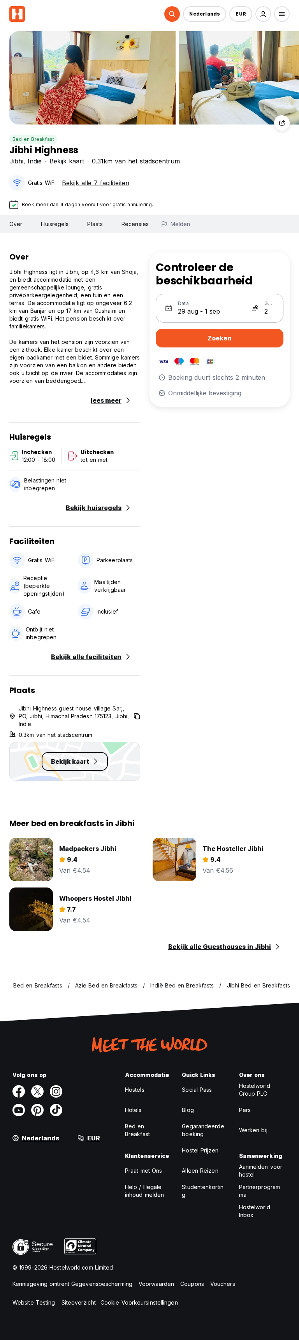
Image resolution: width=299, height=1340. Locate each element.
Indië (35, 161)
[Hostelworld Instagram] (56, 1091)
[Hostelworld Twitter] (37, 1091)
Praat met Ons (143, 1170)
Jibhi (16, 161)
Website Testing (33, 1302)
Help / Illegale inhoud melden (144, 1191)
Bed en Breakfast (33, 139)
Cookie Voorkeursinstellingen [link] (139, 1302)
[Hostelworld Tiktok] (56, 1110)
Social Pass (197, 1089)
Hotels (133, 1110)
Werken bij (253, 1130)
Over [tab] (15, 224)
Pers (245, 1110)
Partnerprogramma (259, 1191)
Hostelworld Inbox (254, 1211)
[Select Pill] (172, 14)
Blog (187, 1110)
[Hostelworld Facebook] (18, 1091)
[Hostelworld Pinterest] (37, 1110)
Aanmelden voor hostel (260, 1170)
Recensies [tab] (135, 224)
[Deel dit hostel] (282, 123)
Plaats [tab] (95, 224)
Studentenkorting (202, 1191)
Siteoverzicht (79, 1302)
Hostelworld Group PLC (254, 1089)
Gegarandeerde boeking (203, 1130)
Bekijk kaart (66, 161)
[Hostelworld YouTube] (18, 1110)
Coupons (192, 1283)
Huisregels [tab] (55, 224)
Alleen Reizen (200, 1170)
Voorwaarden (156, 1283)
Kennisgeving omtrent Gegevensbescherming (72, 1283)
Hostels (134, 1089)
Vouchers (222, 1283)
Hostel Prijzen (200, 1150)
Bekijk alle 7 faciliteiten (95, 183)
